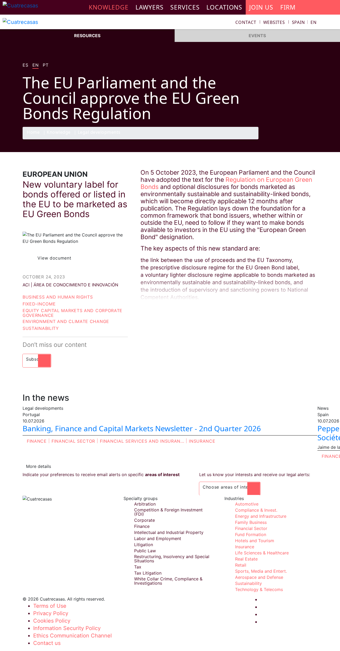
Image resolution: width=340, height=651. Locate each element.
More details (38, 466)
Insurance (202, 441)
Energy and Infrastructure (260, 516)
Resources (87, 35)
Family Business (251, 522)
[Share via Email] (311, 139)
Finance (37, 441)
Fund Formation (250, 534)
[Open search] (333, 23)
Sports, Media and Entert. (261, 571)
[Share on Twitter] (290, 139)
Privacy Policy (50, 613)
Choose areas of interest (230, 487)
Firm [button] (288, 7)
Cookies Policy (51, 621)
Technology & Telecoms (259, 589)
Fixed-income (39, 304)
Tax (137, 567)
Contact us (47, 643)
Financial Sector (73, 441)
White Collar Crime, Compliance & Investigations (168, 581)
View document (54, 258)
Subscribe (37, 359)
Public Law (145, 551)
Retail (240, 565)
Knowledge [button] (109, 7)
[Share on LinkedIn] (301, 139)
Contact (245, 22)
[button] (304, 22)
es (25, 65)
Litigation (143, 544)
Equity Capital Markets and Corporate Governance (72, 313)
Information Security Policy (67, 628)
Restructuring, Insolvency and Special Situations (171, 558)
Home (33, 132)
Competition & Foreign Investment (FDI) (168, 512)
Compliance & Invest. (256, 510)
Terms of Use (49, 606)
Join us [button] (261, 7)
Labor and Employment (157, 538)
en (35, 65)
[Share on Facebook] (280, 139)
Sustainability (41, 328)
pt (45, 65)
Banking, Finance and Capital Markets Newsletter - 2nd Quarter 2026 (142, 428)
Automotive (246, 504)
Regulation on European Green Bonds (226, 183)
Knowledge (59, 132)
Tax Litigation (148, 573)
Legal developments (99, 132)
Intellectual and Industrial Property (168, 532)
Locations (224, 7)
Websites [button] (274, 22)
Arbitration (145, 504)
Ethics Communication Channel (72, 635)
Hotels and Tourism (254, 540)
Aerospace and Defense (259, 577)
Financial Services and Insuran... (142, 441)
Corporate (144, 520)
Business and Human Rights (58, 297)
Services (184, 7)
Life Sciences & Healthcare (262, 553)
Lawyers (149, 7)
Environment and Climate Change (66, 321)
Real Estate (246, 559)
